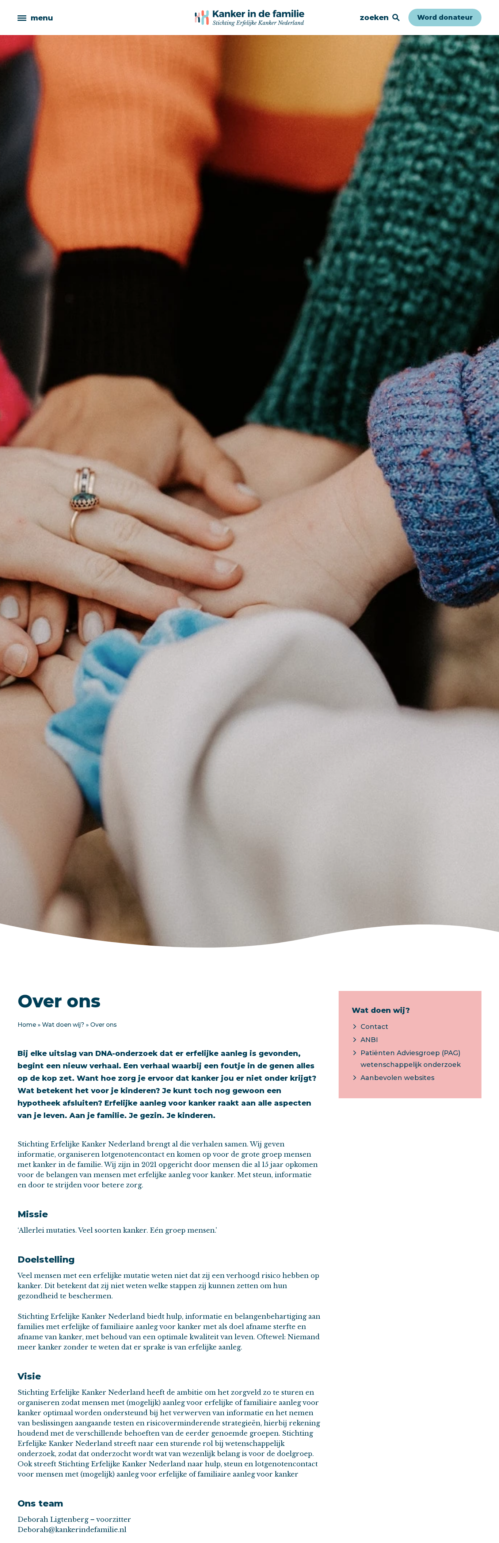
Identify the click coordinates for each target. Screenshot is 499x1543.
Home (27, 1024)
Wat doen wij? (63, 1024)
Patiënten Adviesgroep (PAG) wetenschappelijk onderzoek (411, 1059)
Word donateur (445, 18)
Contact (374, 1027)
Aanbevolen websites (397, 1078)
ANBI (369, 1040)
